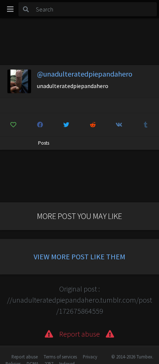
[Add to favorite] (13, 125)
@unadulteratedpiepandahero (84, 73)
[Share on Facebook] (40, 125)
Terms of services (60, 357)
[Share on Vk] (119, 125)
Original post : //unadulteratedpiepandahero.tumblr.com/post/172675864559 (79, 300)
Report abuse (24, 357)
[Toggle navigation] (10, 9)
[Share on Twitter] (66, 125)
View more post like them (79, 256)
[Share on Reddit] (93, 125)
